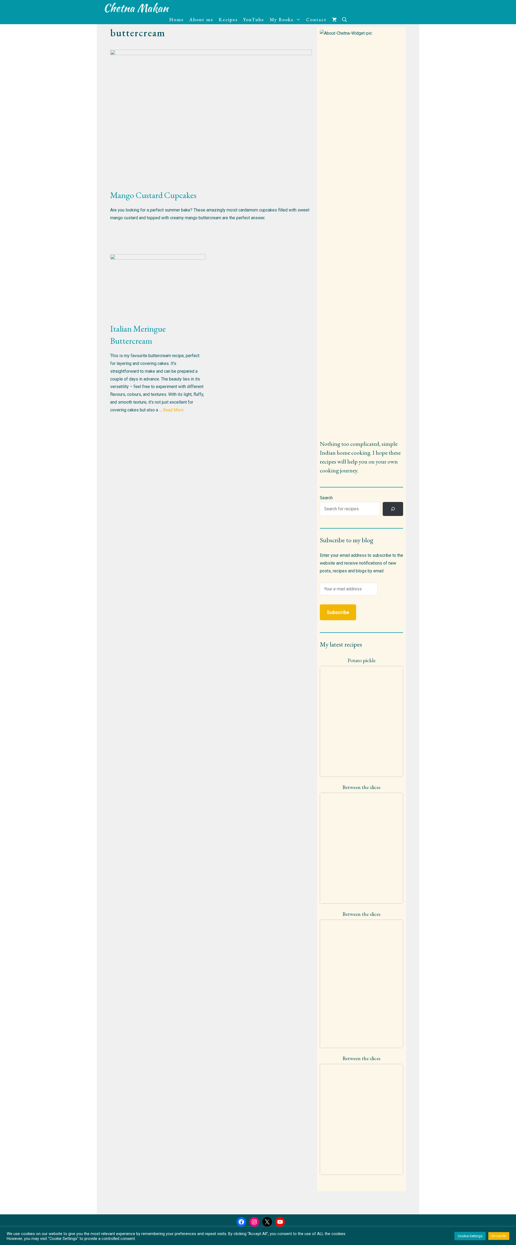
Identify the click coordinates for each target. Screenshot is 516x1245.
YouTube (253, 19)
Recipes (228, 19)
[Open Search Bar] (344, 19)
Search (326, 497)
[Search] (393, 509)
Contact (316, 19)
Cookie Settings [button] (470, 1236)
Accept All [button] (499, 1236)
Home (176, 19)
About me (201, 19)
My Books (281, 19)
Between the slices (361, 787)
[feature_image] (361, 720)
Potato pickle (361, 660)
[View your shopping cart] (334, 19)
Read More (173, 409)
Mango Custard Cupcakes (153, 195)
